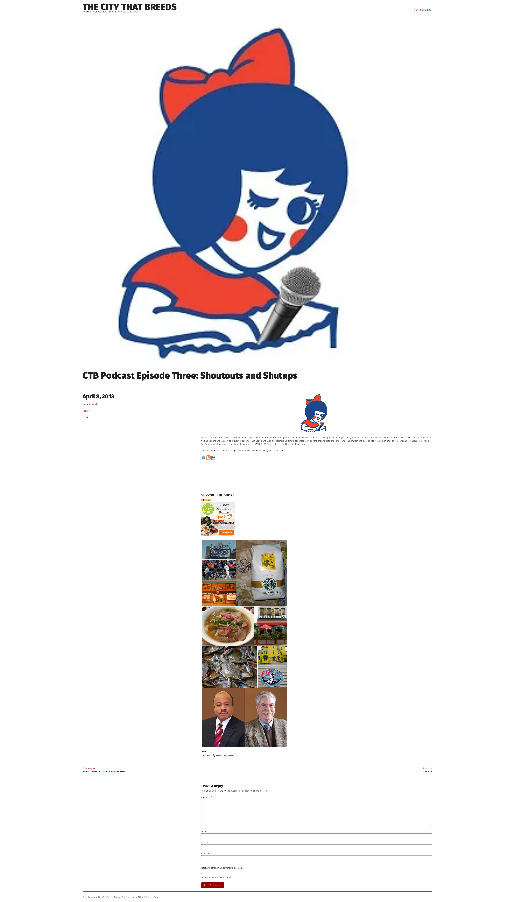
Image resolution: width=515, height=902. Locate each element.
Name (205, 831)
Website (205, 853)
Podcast (86, 411)
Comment (206, 797)
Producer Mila (92, 404)
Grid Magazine (128, 897)
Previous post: (104, 770)
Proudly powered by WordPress (97, 897)
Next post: (427, 770)
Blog (416, 10)
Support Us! (425, 10)
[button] (218, 550)
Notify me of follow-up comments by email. (221, 868)
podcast (86, 417)
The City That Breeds (130, 6)
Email (204, 842)
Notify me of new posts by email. (216, 877)
